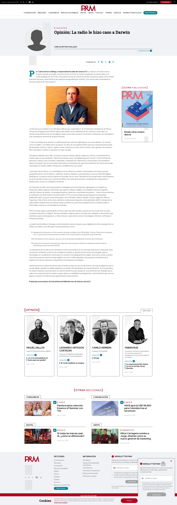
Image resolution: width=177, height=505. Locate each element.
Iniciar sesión (153, 2)
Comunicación (30, 13)
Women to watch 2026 (132, 13)
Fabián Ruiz (131, 347)
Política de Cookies (61, 502)
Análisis (61, 430)
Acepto (129, 501)
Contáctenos (87, 468)
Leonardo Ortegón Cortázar (71, 349)
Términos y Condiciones (91, 471)
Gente (91, 13)
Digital (83, 13)
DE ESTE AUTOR (144, 51)
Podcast (99, 13)
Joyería (60, 402)
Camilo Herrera (101, 347)
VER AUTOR (30, 355)
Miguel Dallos (35, 347)
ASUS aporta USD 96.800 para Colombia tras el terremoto (137, 408)
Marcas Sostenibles (69, 13)
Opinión (108, 13)
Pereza (96, 358)
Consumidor (53, 13)
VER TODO (146, 311)
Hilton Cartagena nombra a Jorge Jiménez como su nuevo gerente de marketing (135, 436)
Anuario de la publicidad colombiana (91, 464)
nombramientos (126, 430)
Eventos (117, 13)
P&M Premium (150, 13)
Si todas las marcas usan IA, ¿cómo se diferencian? (70, 435)
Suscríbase (166, 2)
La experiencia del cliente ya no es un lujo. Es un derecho (137, 366)
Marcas (127, 402)
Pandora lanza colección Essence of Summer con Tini (70, 408)
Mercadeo (42, 13)
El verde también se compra (72, 363)
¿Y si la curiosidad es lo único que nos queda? (38, 359)
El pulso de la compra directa (134, 133)
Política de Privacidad (90, 473)
